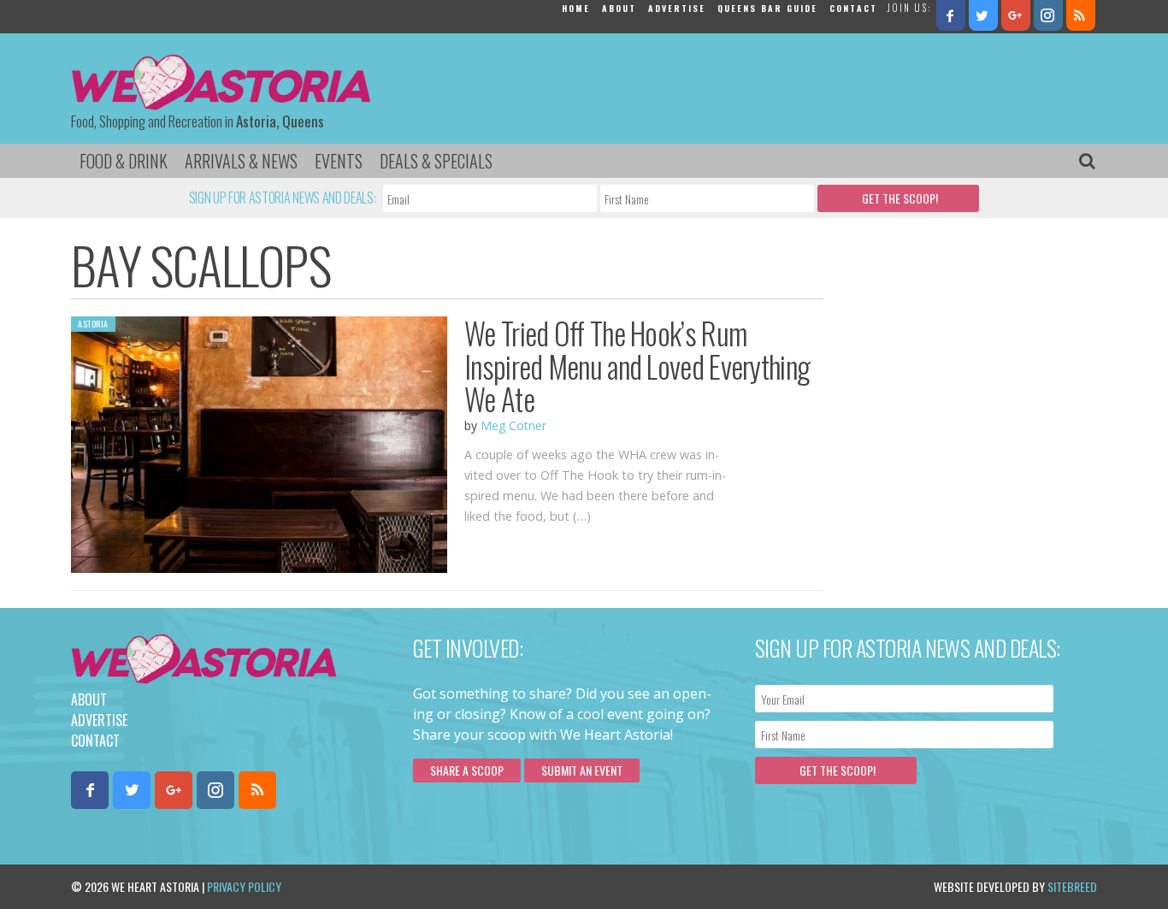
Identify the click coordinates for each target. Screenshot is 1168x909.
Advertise (676, 8)
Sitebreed (1072, 886)
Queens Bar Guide (767, 8)
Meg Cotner (513, 425)
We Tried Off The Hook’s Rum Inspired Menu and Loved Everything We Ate (637, 365)
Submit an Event (581, 770)
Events (339, 161)
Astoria (93, 323)
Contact (853, 8)
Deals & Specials (436, 161)
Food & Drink (124, 161)
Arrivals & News (241, 161)
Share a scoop (467, 770)
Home (576, 8)
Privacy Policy (244, 886)
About (619, 8)
